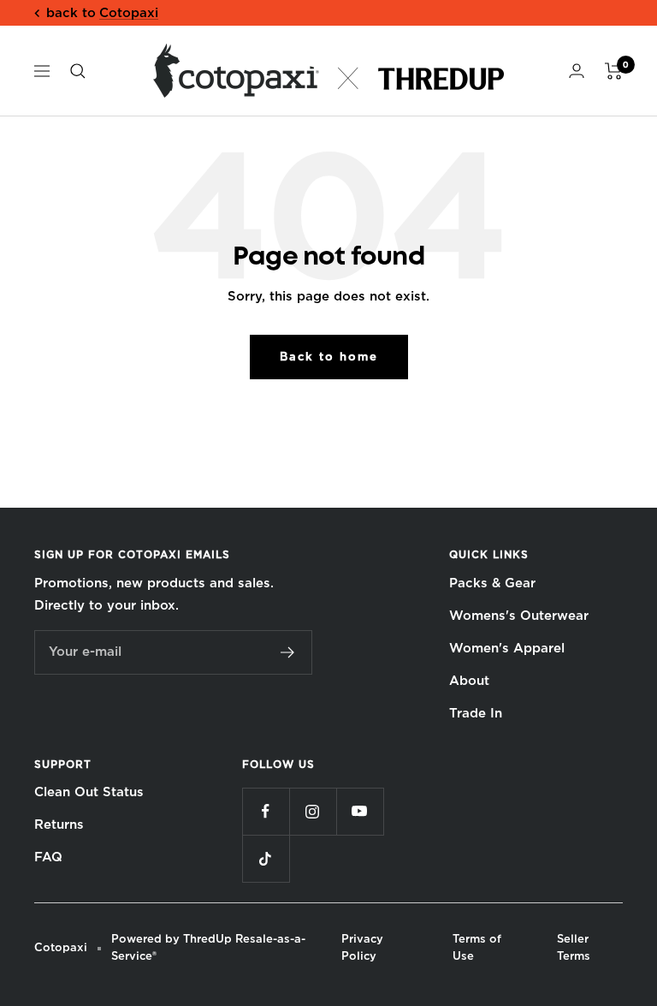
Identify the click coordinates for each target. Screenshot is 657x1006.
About (469, 680)
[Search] (78, 71)
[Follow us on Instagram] (312, 811)
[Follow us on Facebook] (265, 811)
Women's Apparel (507, 648)
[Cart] (614, 71)
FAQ (48, 857)
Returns (59, 824)
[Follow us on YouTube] (359, 811)
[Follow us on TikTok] (265, 858)
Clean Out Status (89, 792)
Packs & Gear (492, 583)
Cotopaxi (128, 13)
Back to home (329, 356)
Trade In (475, 713)
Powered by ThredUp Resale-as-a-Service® (208, 947)
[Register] (288, 652)
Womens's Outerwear (519, 615)
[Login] (576, 70)
